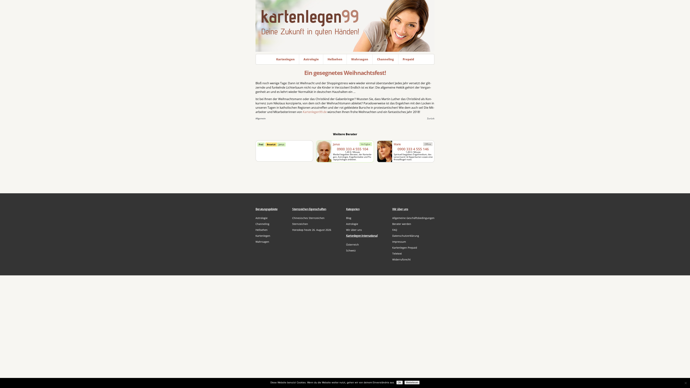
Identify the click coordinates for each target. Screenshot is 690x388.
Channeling (262, 224)
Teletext (397, 253)
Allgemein (261, 118)
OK (399, 382)
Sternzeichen (300, 224)
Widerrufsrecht (401, 259)
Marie (397, 144)
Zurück (430, 118)
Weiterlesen (412, 382)
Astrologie (262, 218)
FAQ (394, 230)
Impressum (399, 241)
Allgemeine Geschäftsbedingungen (413, 218)
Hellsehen (262, 230)
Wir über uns (354, 230)
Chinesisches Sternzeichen (308, 218)
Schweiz (351, 250)
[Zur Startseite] (345, 26)
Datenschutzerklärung (405, 235)
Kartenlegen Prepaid (404, 247)
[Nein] (685, 383)
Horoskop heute (311, 230)
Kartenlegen (263, 235)
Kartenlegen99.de (315, 112)
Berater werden (401, 224)
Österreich (352, 244)
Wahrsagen (262, 241)
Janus (281, 144)
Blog (348, 218)
